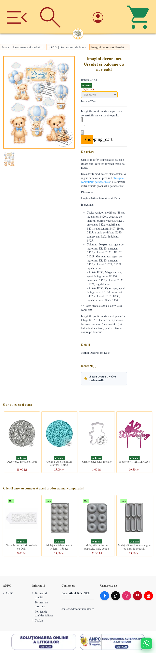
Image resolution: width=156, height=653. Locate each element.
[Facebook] (104, 595)
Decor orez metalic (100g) (22, 461)
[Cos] (139, 17)
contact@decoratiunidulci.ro (78, 609)
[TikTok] (115, 595)
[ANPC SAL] (112, 642)
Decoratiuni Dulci (100, 353)
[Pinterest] (137, 595)
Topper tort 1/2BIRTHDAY (134, 461)
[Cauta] (50, 17)
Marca (85, 353)
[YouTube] (148, 595)
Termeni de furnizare (41, 604)
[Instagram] (126, 595)
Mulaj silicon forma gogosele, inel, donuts (96, 546)
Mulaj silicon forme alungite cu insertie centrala (134, 546)
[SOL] (43, 642)
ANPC (9, 593)
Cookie (39, 620)
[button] (104, 378)
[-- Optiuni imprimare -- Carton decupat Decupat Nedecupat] (104, 94)
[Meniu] (17, 17)
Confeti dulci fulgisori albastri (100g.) (59, 463)
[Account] (105, 17)
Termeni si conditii (41, 595)
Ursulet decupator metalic (97, 461)
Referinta (86, 80)
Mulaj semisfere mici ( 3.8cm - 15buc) (59, 546)
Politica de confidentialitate (44, 613)
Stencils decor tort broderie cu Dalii (21, 546)
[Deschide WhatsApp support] (146, 643)
